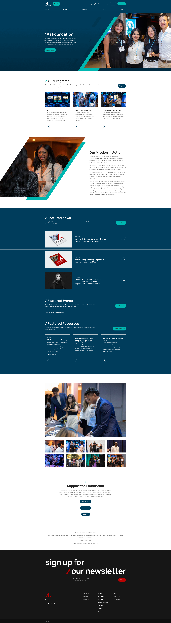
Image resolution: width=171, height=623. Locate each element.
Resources (101, 596)
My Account (86, 596)
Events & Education (103, 602)
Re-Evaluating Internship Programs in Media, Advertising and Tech (89, 260)
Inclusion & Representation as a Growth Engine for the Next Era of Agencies (90, 240)
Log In (113, 4)
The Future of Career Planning (57, 340)
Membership (104, 4)
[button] (87, 4)
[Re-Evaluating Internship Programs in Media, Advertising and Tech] (124, 259)
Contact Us (86, 599)
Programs (84, 9)
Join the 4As (86, 593)
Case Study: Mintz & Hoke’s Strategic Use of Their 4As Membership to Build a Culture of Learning (85, 341)
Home (47, 9)
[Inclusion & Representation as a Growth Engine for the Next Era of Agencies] (124, 239)
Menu (122, 4)
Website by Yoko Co (121, 621)
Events (104, 9)
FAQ (115, 593)
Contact (123, 9)
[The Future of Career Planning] (57, 360)
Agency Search (95, 4)
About (65, 9)
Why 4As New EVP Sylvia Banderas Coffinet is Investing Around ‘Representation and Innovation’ (88, 281)
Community (101, 605)
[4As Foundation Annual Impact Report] (113, 360)
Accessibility (117, 599)
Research (100, 599)
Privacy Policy (117, 596)
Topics (100, 593)
